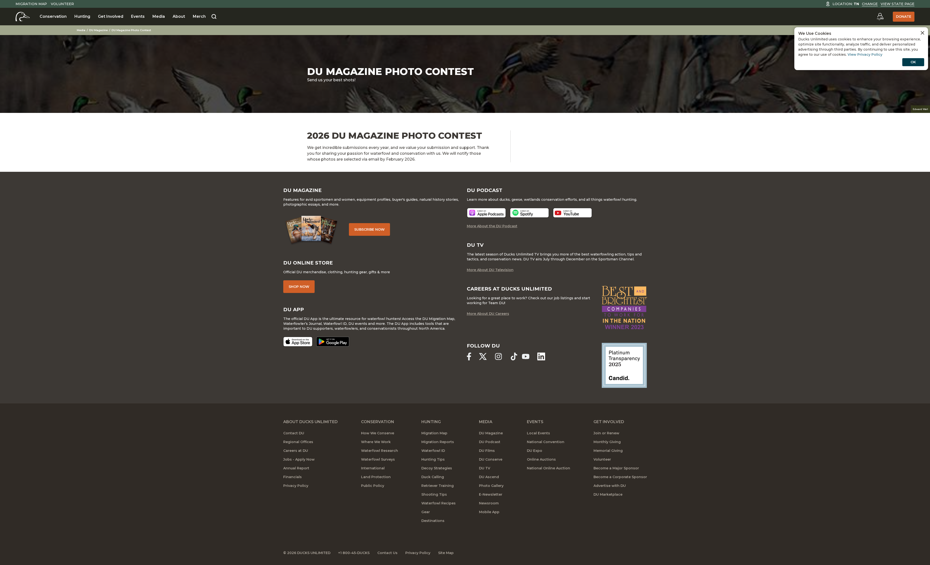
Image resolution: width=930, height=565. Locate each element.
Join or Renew (606, 433)
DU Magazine (98, 30)
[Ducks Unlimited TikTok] (514, 356)
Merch (199, 16)
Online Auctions (541, 459)
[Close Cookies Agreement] (922, 33)
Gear (425, 512)
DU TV (484, 468)
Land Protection (376, 477)
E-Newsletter (490, 494)
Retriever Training (437, 485)
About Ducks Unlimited (310, 421)
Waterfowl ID (433, 450)
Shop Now (299, 286)
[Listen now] (486, 213)
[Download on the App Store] (297, 341)
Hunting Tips (433, 459)
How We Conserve (377, 433)
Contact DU (293, 433)
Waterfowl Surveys (378, 459)
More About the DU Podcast (492, 226)
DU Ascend (489, 477)
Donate (903, 16)
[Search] (214, 16)
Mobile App (489, 512)
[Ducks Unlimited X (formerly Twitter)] (483, 356)
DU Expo (534, 450)
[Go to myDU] (880, 16)
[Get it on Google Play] (332, 341)
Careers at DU (295, 450)
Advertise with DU (609, 485)
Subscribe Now (369, 229)
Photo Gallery (491, 485)
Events (138, 16)
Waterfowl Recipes (438, 503)
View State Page (897, 4)
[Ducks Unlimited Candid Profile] (624, 365)
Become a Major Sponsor (616, 468)
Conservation (53, 16)
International (373, 468)
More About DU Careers (488, 313)
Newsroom (489, 503)
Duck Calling (432, 477)
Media (158, 16)
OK (913, 62)
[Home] (23, 16)
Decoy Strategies (436, 468)
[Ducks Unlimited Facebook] (469, 356)
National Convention (545, 442)
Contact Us (387, 553)
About (179, 16)
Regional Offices (298, 442)
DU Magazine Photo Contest (131, 30)
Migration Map (31, 4)
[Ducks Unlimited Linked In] (541, 356)
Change (870, 4)
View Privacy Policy (865, 54)
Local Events (538, 433)
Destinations (432, 521)
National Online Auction (548, 468)
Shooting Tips (434, 494)
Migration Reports (437, 442)
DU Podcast (489, 442)
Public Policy (372, 485)
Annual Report (296, 468)
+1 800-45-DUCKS (354, 553)
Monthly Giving (607, 442)
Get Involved (110, 16)
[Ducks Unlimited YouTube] (526, 356)
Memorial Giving (608, 450)
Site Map (446, 553)
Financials (292, 477)
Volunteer (62, 4)
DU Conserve (490, 459)
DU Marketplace (607, 494)
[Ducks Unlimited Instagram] (498, 356)
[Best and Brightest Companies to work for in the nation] (624, 307)
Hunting (82, 16)
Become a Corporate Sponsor (620, 477)
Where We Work (376, 442)
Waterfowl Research (379, 450)
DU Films (487, 450)
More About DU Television (490, 270)
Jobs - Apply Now (299, 459)
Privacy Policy (295, 485)
